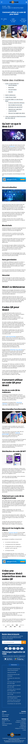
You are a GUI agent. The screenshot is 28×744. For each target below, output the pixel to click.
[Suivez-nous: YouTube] (10, 648)
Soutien (23, 711)
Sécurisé (10, 92)
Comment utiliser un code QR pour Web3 (12, 8)
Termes (23, 719)
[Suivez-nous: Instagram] (14, 648)
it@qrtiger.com (22, 713)
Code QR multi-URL (11, 672)
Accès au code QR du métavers (16, 103)
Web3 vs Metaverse (10, 95)
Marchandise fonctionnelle (15, 105)
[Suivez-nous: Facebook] (18, 648)
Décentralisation (12, 85)
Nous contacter (5, 714)
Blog (9, 6)
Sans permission (12, 89)
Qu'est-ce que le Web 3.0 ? (12, 83)
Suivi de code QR (13, 532)
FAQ (3, 713)
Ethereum (12, 146)
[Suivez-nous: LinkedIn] (6, 648)
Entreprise (5, 719)
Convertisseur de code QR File (14, 703)
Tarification (4, 725)
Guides (4, 711)
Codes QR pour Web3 (10, 97)
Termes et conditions (21, 720)
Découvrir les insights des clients (16, 113)
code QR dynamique (11, 336)
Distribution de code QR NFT (15, 107)
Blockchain (11, 87)
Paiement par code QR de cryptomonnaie (15, 110)
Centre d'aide (5, 716)
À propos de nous (6, 720)
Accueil (4, 6)
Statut (3, 722)
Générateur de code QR (16, 349)
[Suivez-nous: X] (21, 648)
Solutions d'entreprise (7, 723)
